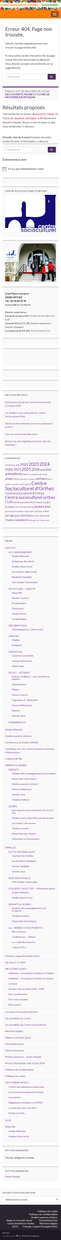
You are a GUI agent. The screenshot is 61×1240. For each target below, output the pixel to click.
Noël (32, 511)
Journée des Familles (23, 855)
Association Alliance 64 (24, 571)
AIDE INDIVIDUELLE (19, 878)
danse (16, 502)
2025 (26, 469)
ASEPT (26, 474)
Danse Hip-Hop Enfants (24, 778)
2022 (24, 464)
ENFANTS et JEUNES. (19, 904)
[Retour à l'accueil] (30, 5)
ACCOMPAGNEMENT (20, 552)
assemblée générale (38, 474)
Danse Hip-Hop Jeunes (24, 833)
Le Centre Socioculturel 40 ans (21, 1011)
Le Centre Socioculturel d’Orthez (26, 1092)
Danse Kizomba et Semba (21, 1223)
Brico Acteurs (19, 931)
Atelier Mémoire (20, 556)
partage (9, 515)
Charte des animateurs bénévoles (26, 1086)
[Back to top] (53, 1232)
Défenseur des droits (23, 561)
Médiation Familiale (22, 577)
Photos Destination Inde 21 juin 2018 (25, 1063)
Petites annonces (14, 1050)
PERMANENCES (17, 722)
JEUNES (12, 806)
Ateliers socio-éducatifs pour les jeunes (33, 817)
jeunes (39, 506)
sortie (36, 515)
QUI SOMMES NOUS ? (17, 1082)
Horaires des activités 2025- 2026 (26, 988)
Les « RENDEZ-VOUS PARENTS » (26, 927)
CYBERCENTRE (13, 758)
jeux (47, 506)
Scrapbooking (19, 618)
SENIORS (10, 1126)
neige (26, 511)
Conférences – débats (24, 936)
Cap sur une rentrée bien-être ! (21, 434)
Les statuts (14, 1097)
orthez (46, 511)
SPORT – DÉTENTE (19, 672)
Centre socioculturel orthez (30, 497)
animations (13, 474)
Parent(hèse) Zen (14, 1044)
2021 (18, 465)
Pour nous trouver (18, 999)
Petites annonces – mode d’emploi (23, 1056)
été (47, 520)
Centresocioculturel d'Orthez (24, 493)
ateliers (41, 478)
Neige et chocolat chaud (19, 1037)
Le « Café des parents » (24, 942)
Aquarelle (17, 592)
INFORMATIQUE (17, 625)
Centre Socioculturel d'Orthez (29, 485)
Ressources (14, 1004)
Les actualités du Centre (18, 1018)
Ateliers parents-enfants (18, 736)
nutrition (38, 511)
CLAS (9, 502)
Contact (12, 983)
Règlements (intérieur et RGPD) (25, 1102)
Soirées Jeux (18, 715)
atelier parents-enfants (24, 479)
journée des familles (14, 511)
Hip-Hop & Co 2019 (15, 962)
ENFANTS (13, 769)
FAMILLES (10, 847)
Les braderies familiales (24, 861)
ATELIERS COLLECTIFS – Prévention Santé (31, 888)
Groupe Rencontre (22, 660)
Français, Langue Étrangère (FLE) (22, 955)
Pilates (15, 689)
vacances (21, 520)
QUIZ (8, 1120)
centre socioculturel (22, 484)
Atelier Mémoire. (14, 729)
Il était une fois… (17, 1113)
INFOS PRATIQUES (15, 968)
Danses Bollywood (21, 789)
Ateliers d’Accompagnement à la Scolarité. (29, 909)
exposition (25, 502)
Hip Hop (30, 507)
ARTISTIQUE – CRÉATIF (21, 588)
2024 (44, 464)
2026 (36, 469)
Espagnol (17, 645)
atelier (9, 478)
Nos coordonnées (17, 994)
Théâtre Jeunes (20, 828)
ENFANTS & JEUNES (16, 765)
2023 (34, 464)
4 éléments (10, 465)
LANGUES (13, 636)
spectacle (44, 515)
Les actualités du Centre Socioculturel (25, 1024)
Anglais (16, 639)
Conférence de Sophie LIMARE (21, 742)
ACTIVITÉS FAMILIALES (21, 851)
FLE (32, 502)
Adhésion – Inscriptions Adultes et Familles (31, 973)
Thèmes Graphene (30, 1236)
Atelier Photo (19, 613)
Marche (16, 710)
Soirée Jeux (18, 666)
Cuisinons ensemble (22, 655)
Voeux (43, 520)
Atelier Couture (20, 598)
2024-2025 (13, 469)
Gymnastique (19, 684)
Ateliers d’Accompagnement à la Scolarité (34, 773)
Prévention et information (25, 838)
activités (46, 469)
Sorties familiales (21, 866)
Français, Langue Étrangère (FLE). (40, 1226)
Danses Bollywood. (22, 705)
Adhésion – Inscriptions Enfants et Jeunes (31, 978)
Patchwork (17, 608)
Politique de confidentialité (19, 1069)
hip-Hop (23, 507)
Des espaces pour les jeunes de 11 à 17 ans (32, 811)
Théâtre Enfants (20, 799)
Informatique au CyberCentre (27, 629)
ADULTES (10, 547)
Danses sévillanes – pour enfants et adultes (31, 677)
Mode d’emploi (12, 1176)
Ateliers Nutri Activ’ (22, 566)
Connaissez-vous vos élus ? (22, 1107)
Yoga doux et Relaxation (25, 700)
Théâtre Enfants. (21, 915)
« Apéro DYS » (19, 947)
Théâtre (9, 520)
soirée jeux (26, 515)
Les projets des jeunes (24, 823)
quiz (17, 515)
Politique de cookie (15, 1076)
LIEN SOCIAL (15, 651)
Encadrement (19, 603)
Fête (17, 507)
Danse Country (20, 694)
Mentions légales (14, 1031)
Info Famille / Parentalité (25, 582)
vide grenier (34, 520)
